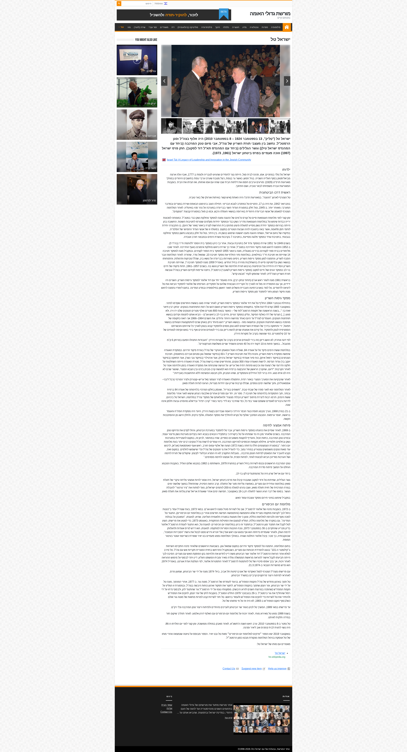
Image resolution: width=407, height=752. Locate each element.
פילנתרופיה (206, 27)
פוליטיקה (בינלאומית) (188, 27)
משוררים (164, 27)
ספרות (265, 27)
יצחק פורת (150, 103)
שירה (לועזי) (139, 27)
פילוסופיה (275, 27)
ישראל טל (280, 653)
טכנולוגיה (254, 27)
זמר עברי (152, 27)
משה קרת (150, 168)
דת (173, 27)
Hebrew (159, 3)
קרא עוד (228, 717)
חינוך (217, 27)
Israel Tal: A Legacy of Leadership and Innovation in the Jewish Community (209, 159)
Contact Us (229, 668)
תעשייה (235, 27)
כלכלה (226, 27)
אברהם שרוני (149, 136)
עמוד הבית (286, 27)
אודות (169, 708)
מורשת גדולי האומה (270, 13)
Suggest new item (251, 668)
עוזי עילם (151, 71)
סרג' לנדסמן (149, 200)
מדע (244, 27)
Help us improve (277, 668)
